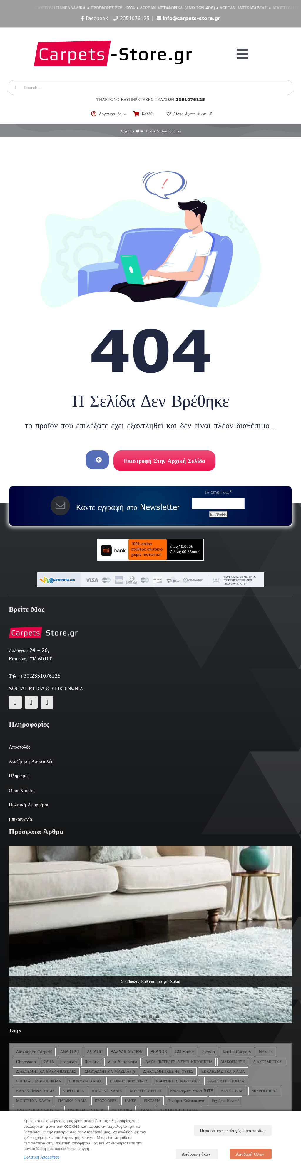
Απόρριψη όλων (196, 1154)
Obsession (26, 1061)
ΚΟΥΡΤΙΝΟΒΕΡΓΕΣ (146, 1090)
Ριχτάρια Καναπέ (225, 1100)
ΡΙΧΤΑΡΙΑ (152, 1100)
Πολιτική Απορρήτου (41, 1157)
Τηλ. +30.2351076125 (35, 676)
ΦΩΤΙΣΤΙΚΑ (122, 1110)
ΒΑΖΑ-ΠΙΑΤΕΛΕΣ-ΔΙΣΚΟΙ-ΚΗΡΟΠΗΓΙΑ (179, 1061)
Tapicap (69, 1061)
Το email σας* (218, 492)
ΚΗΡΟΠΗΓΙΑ (73, 1090)
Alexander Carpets (34, 1051)
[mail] (31, 702)
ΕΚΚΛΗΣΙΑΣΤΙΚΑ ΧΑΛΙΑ (223, 1071)
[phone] (47, 702)
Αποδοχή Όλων (250, 1154)
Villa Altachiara (122, 1061)
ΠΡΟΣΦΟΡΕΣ (106, 1100)
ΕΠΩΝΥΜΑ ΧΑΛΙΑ (85, 1081)
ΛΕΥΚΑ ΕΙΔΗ (232, 1090)
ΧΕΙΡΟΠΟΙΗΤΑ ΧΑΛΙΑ (179, 1110)
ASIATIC (95, 1051)
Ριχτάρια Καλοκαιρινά (186, 1100)
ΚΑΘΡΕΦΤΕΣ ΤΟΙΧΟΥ (226, 1081)
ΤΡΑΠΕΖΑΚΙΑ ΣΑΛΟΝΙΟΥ (38, 1110)
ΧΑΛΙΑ (146, 1110)
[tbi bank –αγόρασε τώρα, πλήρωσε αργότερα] (150, 550)
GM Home (184, 1051)
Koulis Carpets (237, 1051)
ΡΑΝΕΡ (130, 1100)
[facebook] (15, 702)
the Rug (92, 1061)
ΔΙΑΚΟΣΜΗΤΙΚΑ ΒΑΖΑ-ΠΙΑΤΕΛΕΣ (46, 1071)
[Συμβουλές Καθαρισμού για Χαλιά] (150, 934)
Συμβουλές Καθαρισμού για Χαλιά (150, 981)
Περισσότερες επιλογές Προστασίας (232, 1130)
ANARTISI (69, 1051)
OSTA (49, 1061)
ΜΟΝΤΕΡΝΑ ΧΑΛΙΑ (33, 1100)
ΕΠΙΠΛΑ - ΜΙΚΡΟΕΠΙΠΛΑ (38, 1081)
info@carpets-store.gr (191, 18)
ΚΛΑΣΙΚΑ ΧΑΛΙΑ (107, 1090)
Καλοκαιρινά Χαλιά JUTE (191, 1090)
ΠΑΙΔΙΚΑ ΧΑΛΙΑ (72, 1100)
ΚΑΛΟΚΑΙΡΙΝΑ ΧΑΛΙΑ (35, 1090)
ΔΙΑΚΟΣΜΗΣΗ (232, 1061)
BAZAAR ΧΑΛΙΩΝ (127, 1051)
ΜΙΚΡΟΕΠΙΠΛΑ (265, 1090)
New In (266, 1051)
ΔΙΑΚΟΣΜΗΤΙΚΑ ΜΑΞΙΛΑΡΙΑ (109, 1071)
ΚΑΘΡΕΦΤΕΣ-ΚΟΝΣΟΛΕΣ (178, 1081)
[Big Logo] (114, 30)
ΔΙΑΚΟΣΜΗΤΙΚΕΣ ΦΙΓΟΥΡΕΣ (168, 1071)
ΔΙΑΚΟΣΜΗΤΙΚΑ (267, 1061)
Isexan (208, 1051)
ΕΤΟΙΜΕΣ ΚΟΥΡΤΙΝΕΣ (129, 1081)
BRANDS (158, 1051)
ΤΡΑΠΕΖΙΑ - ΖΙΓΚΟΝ (86, 1110)
